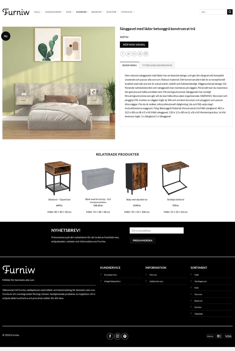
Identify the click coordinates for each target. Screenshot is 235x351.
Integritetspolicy (112, 281)
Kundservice (110, 274)
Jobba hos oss (156, 281)
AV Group (18, 305)
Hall (37, 12)
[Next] (193, 188)
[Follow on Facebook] (110, 336)
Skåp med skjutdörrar (137, 199)
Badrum (96, 12)
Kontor (111, 12)
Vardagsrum (53, 12)
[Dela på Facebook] (122, 54)
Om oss (153, 274)
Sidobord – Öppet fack (59, 199)
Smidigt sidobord (175, 199)
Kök (68, 12)
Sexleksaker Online (34, 305)
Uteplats (126, 12)
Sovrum (81, 12)
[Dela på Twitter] (128, 54)
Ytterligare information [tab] (157, 65)
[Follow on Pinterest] (124, 336)
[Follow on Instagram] (117, 336)
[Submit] (230, 12)
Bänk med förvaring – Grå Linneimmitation (98, 201)
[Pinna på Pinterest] (140, 54)
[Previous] (41, 188)
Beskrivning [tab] (129, 65)
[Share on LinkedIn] (146, 54)
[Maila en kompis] (134, 54)
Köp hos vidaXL (134, 44)
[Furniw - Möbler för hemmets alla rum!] (15, 11)
